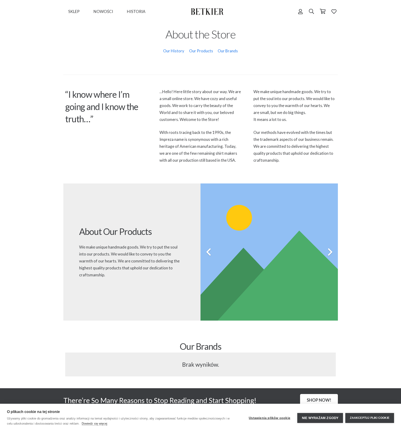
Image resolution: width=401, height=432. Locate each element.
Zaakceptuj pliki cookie (369, 417)
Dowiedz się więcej (94, 423)
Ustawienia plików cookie (269, 418)
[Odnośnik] (207, 11)
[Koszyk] (322, 11)
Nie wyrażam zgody (320, 418)
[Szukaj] (311, 11)
